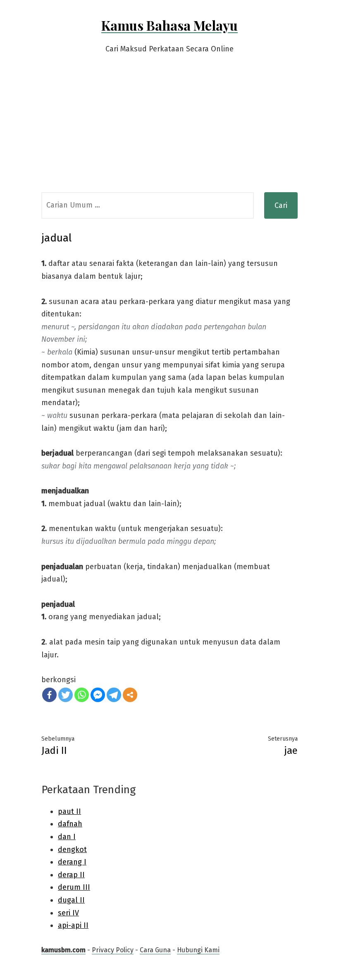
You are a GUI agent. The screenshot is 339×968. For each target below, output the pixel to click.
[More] (130, 695)
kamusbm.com (63, 950)
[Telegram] (114, 695)
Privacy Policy (113, 950)
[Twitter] (65, 695)
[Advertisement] (169, 130)
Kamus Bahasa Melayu (169, 25)
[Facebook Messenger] (98, 695)
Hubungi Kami (198, 950)
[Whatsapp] (81, 695)
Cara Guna (155, 950)
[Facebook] (49, 695)
